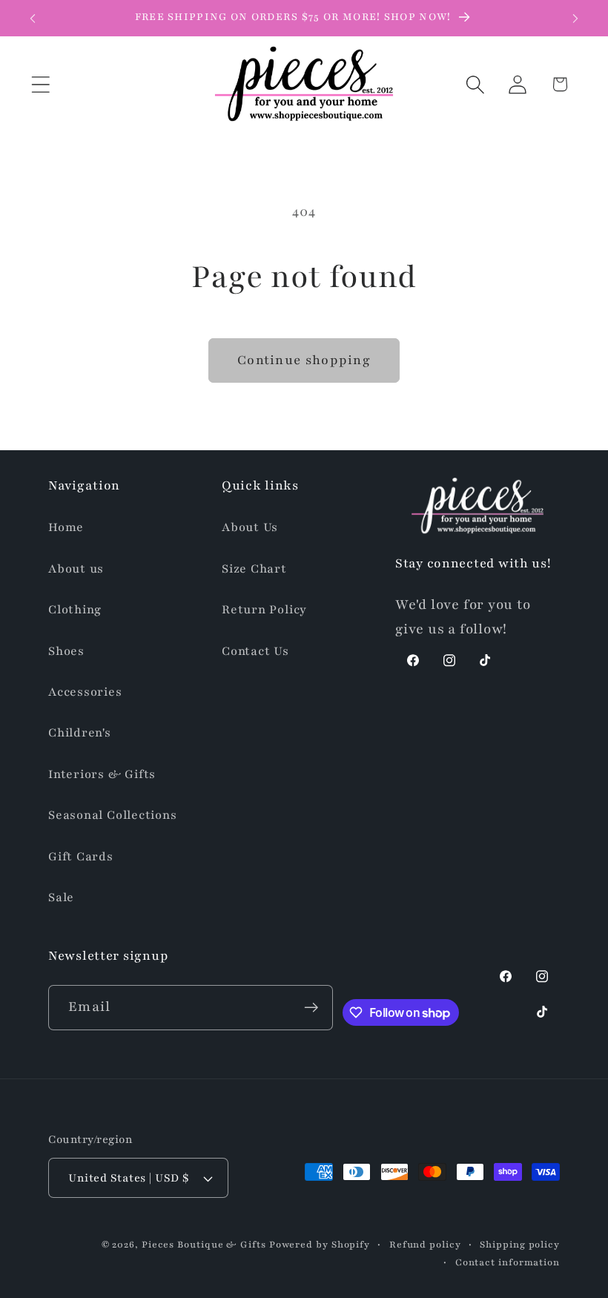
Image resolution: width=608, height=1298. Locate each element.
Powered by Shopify (319, 1244)
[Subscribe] (311, 1007)
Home (66, 527)
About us (76, 569)
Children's (79, 733)
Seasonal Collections (112, 815)
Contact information (507, 1262)
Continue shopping (304, 360)
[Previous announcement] (32, 18)
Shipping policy (520, 1244)
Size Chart (254, 569)
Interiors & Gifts (102, 774)
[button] (40, 84)
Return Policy (264, 610)
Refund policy (425, 1244)
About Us (250, 527)
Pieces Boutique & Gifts (204, 1244)
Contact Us (255, 651)
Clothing (75, 610)
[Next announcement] (575, 18)
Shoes (66, 651)
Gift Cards (80, 857)
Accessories (85, 692)
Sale (61, 897)
